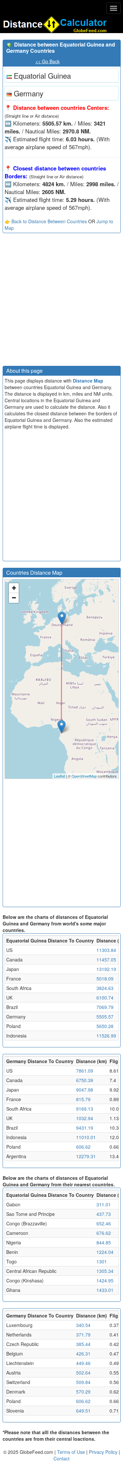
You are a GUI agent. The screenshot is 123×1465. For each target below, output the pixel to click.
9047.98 (84, 1089)
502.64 (83, 1372)
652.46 (103, 1223)
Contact (61, 1458)
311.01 (103, 1204)
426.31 (83, 1353)
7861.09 (84, 1070)
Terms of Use (71, 1452)
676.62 (103, 1233)
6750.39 (84, 1080)
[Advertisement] (61, 301)
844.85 (103, 1242)
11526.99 (106, 1035)
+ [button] (14, 588)
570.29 (83, 1391)
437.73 (103, 1214)
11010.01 (86, 1137)
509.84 (83, 1382)
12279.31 (86, 1156)
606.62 (83, 1146)
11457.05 (106, 959)
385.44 (83, 1344)
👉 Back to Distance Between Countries (46, 221)
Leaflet (59, 776)
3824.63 (104, 988)
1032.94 (84, 1118)
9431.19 (84, 1127)
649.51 (83, 1410)
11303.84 (106, 950)
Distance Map (88, 380)
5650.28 (104, 1026)
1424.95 (104, 1280)
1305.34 (104, 1271)
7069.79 (104, 1007)
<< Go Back (47, 61)
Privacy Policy (104, 1452)
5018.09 (104, 978)
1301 (101, 1261)
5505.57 (104, 1016)
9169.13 (84, 1108)
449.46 (83, 1363)
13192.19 (106, 969)
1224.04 (104, 1252)
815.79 (83, 1099)
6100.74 (104, 997)
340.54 (83, 1325)
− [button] (14, 598)
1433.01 (104, 1290)
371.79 (83, 1334)
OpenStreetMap (84, 776)
